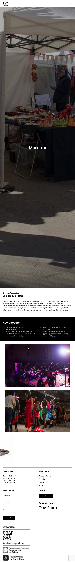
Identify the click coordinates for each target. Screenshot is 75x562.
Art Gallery (42, 479)
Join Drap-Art (46, 496)
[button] (71, 3)
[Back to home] (6, 3)
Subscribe (8, 518)
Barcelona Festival (45, 476)
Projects (41, 482)
